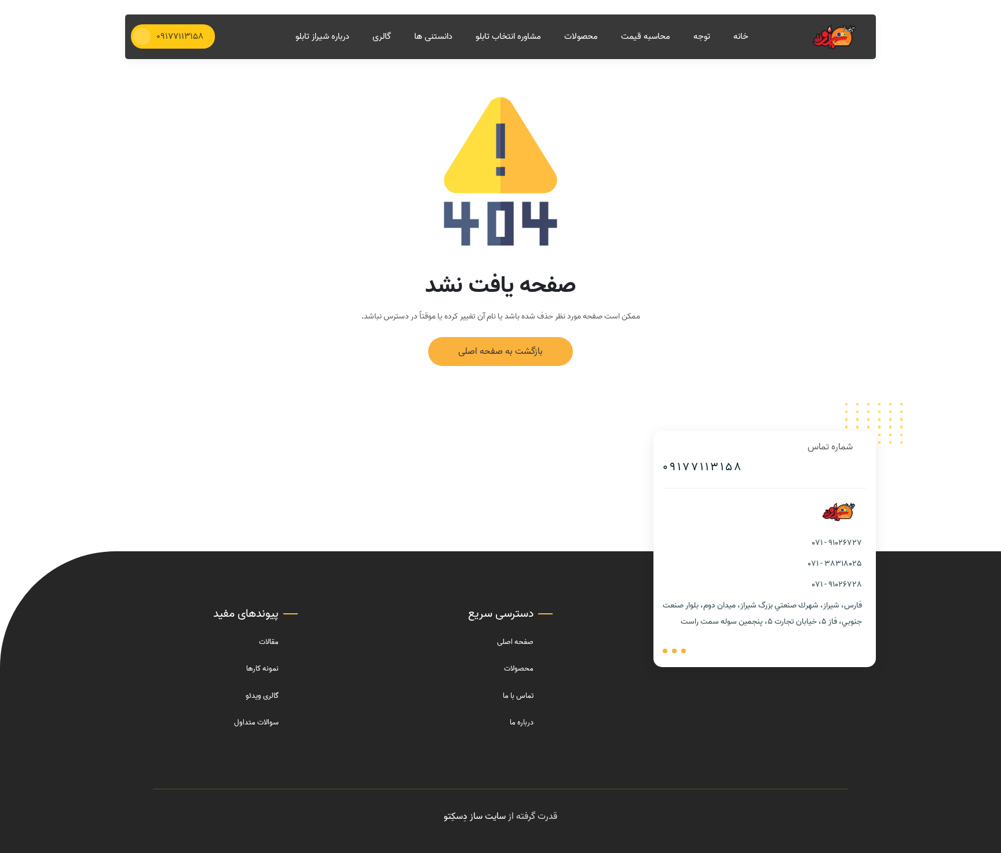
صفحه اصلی (515, 642)
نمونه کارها (262, 668)
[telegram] (674, 650)
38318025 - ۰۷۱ (835, 563)
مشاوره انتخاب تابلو (508, 36)
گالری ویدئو (262, 696)
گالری (381, 36)
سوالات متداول (256, 722)
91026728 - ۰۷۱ (837, 584)
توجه (701, 36)
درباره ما (522, 722)
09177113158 (703, 467)
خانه (740, 36)
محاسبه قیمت (645, 36)
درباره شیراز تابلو (322, 36)
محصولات (581, 36)
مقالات (269, 642)
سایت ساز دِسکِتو (475, 816)
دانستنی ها (433, 36)
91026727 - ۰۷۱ (837, 543)
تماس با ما (518, 696)
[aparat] (683, 650)
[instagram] (665, 650)
